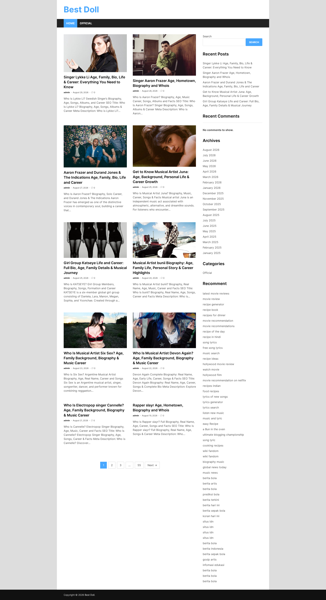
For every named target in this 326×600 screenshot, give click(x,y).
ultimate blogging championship (223, 434)
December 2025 (213, 193)
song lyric (209, 440)
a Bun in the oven (214, 429)
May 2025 (209, 231)
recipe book (210, 309)
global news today (215, 467)
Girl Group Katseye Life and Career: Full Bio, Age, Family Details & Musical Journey (95, 268)
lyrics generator (213, 402)
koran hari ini (211, 516)
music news (210, 472)
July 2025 (209, 220)
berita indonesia (213, 548)
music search (211, 353)
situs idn (208, 521)
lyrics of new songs (215, 396)
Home (70, 23)
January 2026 (212, 187)
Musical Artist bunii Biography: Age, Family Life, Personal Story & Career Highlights (163, 268)
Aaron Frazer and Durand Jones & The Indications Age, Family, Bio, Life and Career (95, 177)
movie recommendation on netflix (224, 380)
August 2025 (211, 215)
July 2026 (209, 155)
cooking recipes (213, 445)
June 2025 (209, 225)
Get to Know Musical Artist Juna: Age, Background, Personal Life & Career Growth (161, 177)
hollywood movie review (218, 364)
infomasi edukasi (213, 565)
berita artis (210, 483)
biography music (213, 461)
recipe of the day (214, 331)
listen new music (213, 413)
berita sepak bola (214, 510)
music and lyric (212, 418)
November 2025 (213, 198)
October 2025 (212, 204)
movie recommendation (218, 320)
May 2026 (209, 166)
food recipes (211, 391)
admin (67, 92)
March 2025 (210, 242)
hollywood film (212, 375)
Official (86, 23)
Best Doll (81, 9)
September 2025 (213, 209)
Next (152, 465)
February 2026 (212, 182)
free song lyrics (213, 347)
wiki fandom (211, 451)
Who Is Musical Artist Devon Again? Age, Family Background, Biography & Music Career (163, 358)
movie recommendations (218, 326)
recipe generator (213, 304)
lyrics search (211, 407)
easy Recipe (210, 423)
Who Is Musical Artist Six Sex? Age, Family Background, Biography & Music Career (94, 358)
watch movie (211, 369)
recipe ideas (210, 358)
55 (139, 465)
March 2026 (210, 177)
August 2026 (211, 149)
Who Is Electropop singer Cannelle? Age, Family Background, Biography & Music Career (94, 410)
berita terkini (211, 499)
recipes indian (212, 385)
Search (207, 36)
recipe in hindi (212, 337)
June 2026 (209, 160)
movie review (211, 299)
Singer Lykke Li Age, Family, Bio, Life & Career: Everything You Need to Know (94, 82)
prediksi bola (211, 494)
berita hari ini (211, 505)
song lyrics (210, 342)
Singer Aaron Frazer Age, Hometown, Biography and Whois (227, 75)
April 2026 (209, 171)
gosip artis (209, 559)
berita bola (210, 478)
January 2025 (212, 253)
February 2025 (212, 247)
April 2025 (209, 236)
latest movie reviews (216, 293)
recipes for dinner (214, 315)
